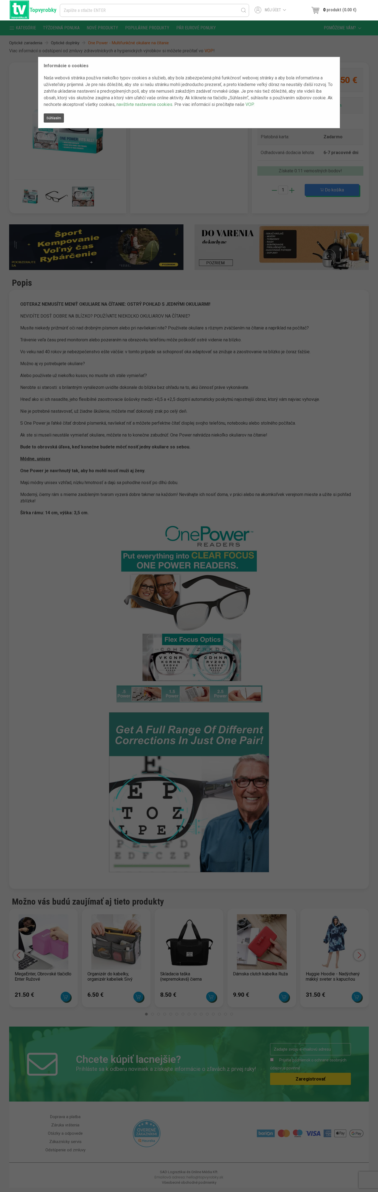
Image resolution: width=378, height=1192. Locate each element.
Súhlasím (53, 118)
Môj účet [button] (273, 10)
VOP (249, 104)
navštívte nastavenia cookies (144, 104)
